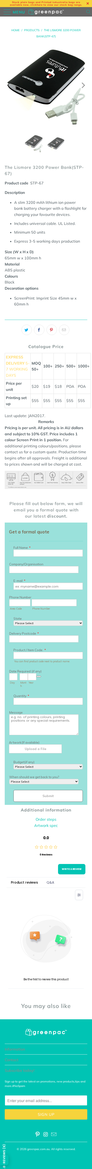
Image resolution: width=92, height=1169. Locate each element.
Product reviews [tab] (24, 882)
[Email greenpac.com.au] (54, 1134)
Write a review (72, 869)
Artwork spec (46, 825)
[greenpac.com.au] (46, 12)
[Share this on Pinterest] (51, 330)
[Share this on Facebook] (39, 330)
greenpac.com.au (38, 1149)
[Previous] (9, 85)
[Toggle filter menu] (79, 895)
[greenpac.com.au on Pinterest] (37, 1134)
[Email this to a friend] (64, 330)
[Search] (89, 12)
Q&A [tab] (50, 882)
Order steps (46, 819)
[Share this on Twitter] (26, 330)
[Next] (83, 85)
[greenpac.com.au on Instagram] (45, 1134)
